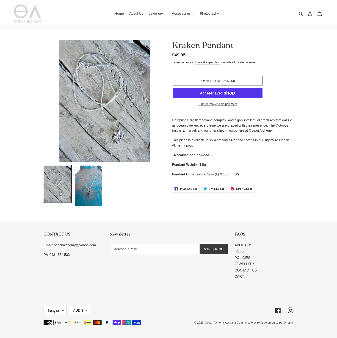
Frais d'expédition (208, 62)
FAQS (239, 251)
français (54, 310)
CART (239, 276)
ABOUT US (243, 245)
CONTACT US (246, 270)
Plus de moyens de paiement (218, 104)
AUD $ (78, 310)
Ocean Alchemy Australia (220, 322)
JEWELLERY (245, 264)
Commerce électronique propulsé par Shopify (265, 322)
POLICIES (242, 258)
